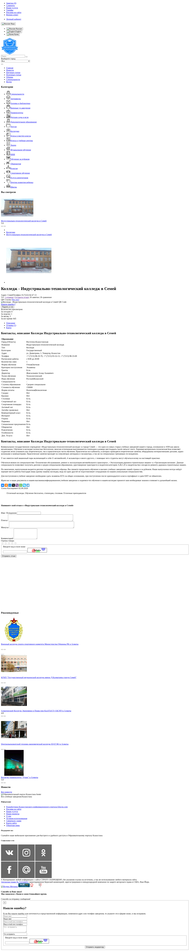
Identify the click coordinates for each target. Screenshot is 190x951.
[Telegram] (27, 485)
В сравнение (46, 297)
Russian (18, 29)
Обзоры (9, 77)
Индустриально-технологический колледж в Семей (24, 221)
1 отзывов (9, 297)
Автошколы (15, 99)
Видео (9, 82)
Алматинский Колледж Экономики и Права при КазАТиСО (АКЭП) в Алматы (36, 711)
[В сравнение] (2, 226)
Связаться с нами (13, 821)
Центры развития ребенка (21, 182)
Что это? (15, 300)
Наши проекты (12, 814)
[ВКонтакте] (2, 485)
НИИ (12, 154)
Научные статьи (13, 72)
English (18, 32)
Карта (8, 328)
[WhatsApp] (20, 485)
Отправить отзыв (8, 556)
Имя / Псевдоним (8, 513)
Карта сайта (11, 823)
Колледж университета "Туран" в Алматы (19, 777)
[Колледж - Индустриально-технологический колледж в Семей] (28, 282)
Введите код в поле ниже (14, 547)
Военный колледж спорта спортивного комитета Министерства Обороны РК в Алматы (39, 644)
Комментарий (7, 538)
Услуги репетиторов (19, 178)
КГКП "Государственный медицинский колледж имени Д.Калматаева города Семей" (39, 677)
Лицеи (13, 145)
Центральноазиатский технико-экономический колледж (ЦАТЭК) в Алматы (35, 744)
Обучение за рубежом (19, 159)
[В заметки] (5, 226)
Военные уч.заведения (20, 108)
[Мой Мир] (9, 485)
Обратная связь (13, 825)
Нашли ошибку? (8, 304)
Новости (10, 70)
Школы (13, 187)
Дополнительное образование (23, 122)
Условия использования (16, 818)
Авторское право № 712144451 (14, 882)
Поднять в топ (7, 307)
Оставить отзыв (22, 297)
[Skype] (24, 485)
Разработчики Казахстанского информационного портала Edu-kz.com (37, 807)
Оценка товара (7, 541)
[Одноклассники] (6, 485)
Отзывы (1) (11, 325)
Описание (10, 323)
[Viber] (17, 485)
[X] (13, 485)
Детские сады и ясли (19, 117)
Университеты (16, 113)
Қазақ (16, 34)
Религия (14, 168)
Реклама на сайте (13, 809)
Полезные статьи (13, 75)
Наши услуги (12, 811)
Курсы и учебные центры (21, 140)
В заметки (34, 297)
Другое (13, 127)
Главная (9, 68)
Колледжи (14, 131)
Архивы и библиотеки (20, 103)
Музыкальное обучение (20, 150)
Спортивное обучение (20, 173)
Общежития (15, 164)
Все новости (6, 792)
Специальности (13, 79)
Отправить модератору (95, 947)
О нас (8, 816)
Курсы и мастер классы (20, 136)
